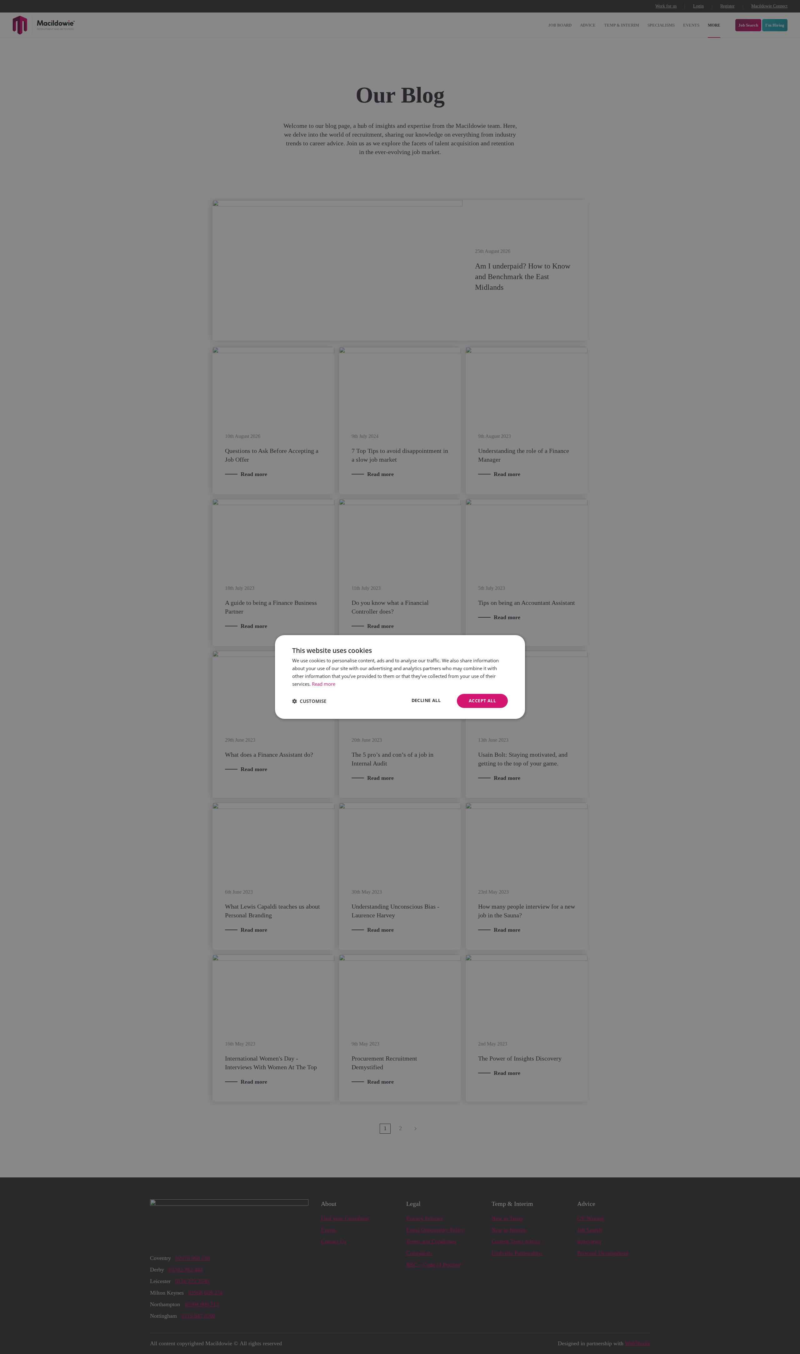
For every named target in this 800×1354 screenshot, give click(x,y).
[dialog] (400, 677)
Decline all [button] (426, 700)
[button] (309, 701)
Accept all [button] (482, 701)
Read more (323, 684)
